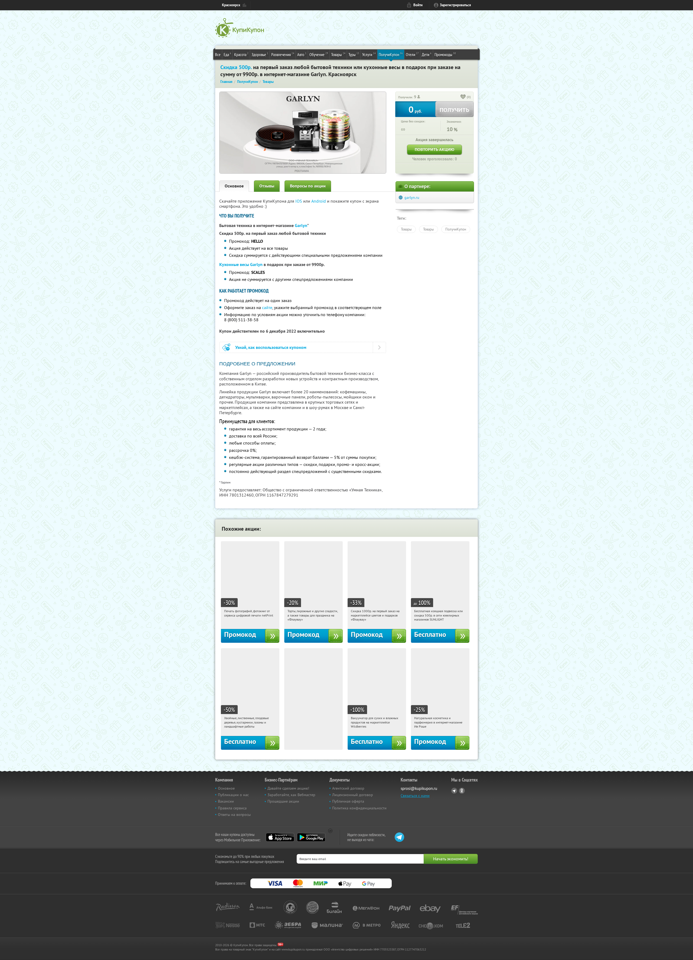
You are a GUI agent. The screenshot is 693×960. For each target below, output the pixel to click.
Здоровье (259, 54)
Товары (338, 54)
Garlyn (301, 225)
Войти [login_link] (418, 5)
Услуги (369, 54)
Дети (427, 54)
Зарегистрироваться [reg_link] (455, 5)
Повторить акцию (434, 149)
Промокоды (445, 54)
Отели (412, 54)
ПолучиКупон (391, 54)
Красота (241, 54)
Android (319, 201)
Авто (301, 54)
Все (218, 54)
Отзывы (266, 186)
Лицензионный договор (352, 794)
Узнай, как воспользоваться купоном (270, 347)
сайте (267, 307)
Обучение (318, 54)
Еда (227, 54)
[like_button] (463, 97)
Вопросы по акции (308, 186)
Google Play (311, 837)
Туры (353, 54)
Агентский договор (348, 788)
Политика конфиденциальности (359, 808)
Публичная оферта (348, 801)
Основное (234, 186)
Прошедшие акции (283, 801)
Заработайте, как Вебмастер (291, 794)
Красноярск (231, 5)
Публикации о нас (233, 794)
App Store (280, 837)
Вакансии (226, 801)
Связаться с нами (415, 795)
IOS (299, 201)
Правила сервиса (232, 808)
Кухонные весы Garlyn (241, 264)
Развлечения (282, 54)
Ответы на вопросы (234, 814)
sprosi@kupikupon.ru (419, 788)
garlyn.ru (411, 197)
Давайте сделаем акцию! (288, 788)
